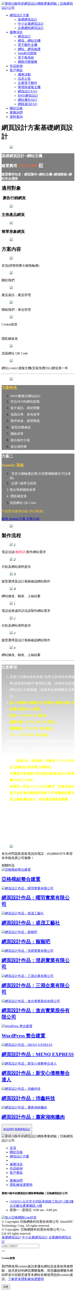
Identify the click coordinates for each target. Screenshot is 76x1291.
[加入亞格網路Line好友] (19, 1217)
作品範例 (16, 66)
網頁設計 (24, 36)
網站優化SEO (27, 100)
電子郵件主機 (27, 45)
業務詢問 (16, 112)
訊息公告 (24, 78)
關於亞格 (16, 108)
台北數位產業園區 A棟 (26, 1205)
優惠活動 (24, 74)
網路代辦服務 (27, 61)
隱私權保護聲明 (21, 1184)
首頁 (13, 1148)
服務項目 (16, 32)
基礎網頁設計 (27, 19)
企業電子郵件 (27, 83)
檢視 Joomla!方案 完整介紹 (20, 518)
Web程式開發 (27, 53)
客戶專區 (16, 70)
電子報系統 (26, 57)
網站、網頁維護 (29, 49)
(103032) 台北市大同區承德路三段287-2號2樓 (42, 1201)
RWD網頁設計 (28, 95)
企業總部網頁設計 (31, 28)
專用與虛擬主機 (29, 87)
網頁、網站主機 (29, 40)
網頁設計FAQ (27, 91)
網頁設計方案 (19, 15)
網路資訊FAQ (27, 104)
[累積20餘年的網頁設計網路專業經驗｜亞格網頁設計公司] (38, 7)
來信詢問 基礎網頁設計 (16, 1129)
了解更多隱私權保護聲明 (26, 1279)
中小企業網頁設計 (31, 23)
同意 (6, 1286)
